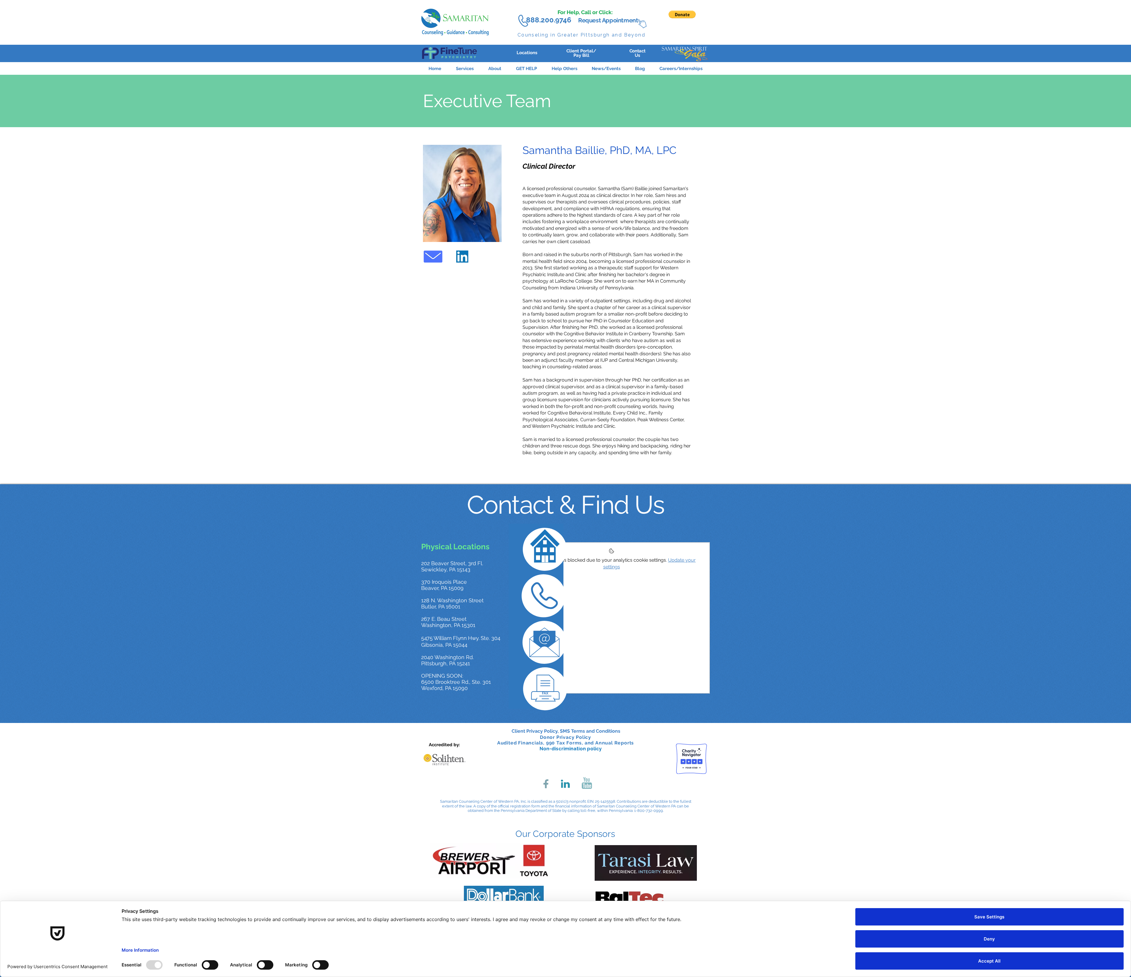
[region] (451, 53)
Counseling (533, 35)
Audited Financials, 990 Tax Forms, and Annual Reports (565, 743)
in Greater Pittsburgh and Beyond (597, 35)
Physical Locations (455, 546)
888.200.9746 (548, 20)
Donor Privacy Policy (565, 737)
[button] (526, 66)
